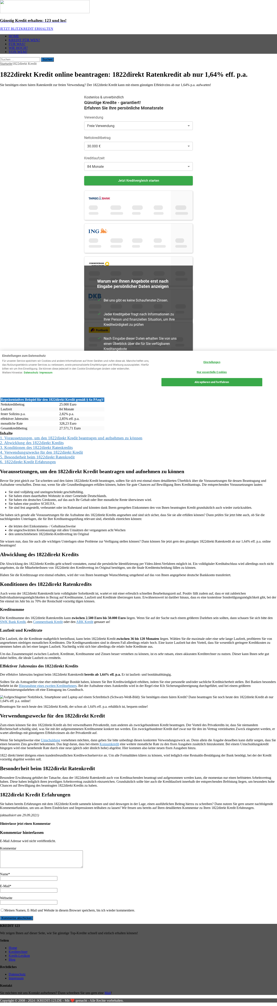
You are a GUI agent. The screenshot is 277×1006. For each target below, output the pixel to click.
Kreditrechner (18, 952)
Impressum (16, 978)
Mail (108, 993)
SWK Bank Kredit (13, 622)
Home (13, 948)
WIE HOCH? (18, 48)
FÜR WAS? (17, 44)
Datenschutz (17, 974)
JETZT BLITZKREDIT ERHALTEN (26, 29)
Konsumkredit (109, 744)
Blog (12, 959)
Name (4, 874)
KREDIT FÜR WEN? (24, 40)
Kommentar (8, 848)
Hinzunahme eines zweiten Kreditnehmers (48, 686)
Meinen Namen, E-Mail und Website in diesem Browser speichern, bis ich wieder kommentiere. (69, 910)
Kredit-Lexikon (19, 955)
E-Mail (5, 886)
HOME (14, 36)
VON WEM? (18, 52)
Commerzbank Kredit (48, 622)
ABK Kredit (84, 622)
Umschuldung (50, 740)
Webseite (6, 898)
